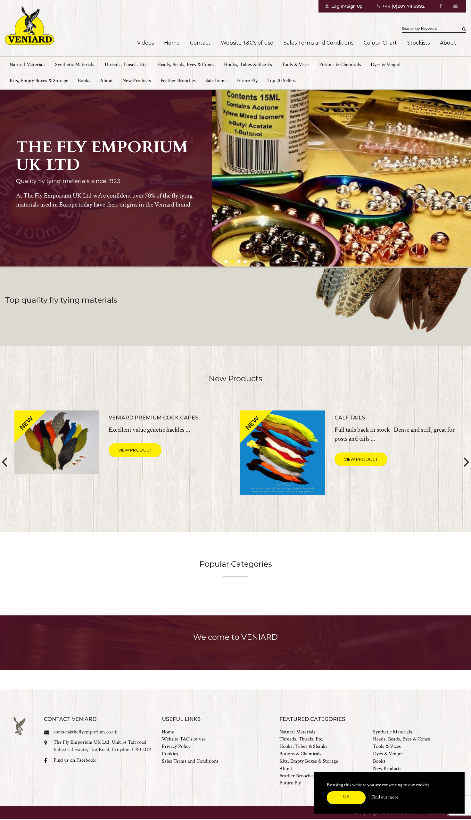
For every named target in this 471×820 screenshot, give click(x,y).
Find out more (384, 797)
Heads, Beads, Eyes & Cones (401, 739)
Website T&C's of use (247, 43)
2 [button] (232, 261)
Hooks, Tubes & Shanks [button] (248, 64)
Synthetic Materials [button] (74, 64)
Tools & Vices (387, 746)
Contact (200, 43)
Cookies (170, 753)
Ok (346, 796)
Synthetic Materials (392, 732)
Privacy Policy (176, 746)
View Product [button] (135, 449)
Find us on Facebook (75, 760)
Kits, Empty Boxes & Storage (308, 761)
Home (172, 43)
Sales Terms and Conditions (318, 43)
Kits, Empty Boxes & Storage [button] (39, 80)
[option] (235, 178)
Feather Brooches (178, 80)
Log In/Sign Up (347, 6)
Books (84, 80)
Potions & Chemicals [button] (340, 64)
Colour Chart (380, 43)
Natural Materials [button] (27, 64)
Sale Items (216, 80)
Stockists (418, 43)
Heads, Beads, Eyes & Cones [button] (185, 64)
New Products (136, 80)
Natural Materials (297, 732)
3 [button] (239, 261)
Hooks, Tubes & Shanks (303, 746)
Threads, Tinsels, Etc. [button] (126, 64)
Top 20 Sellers (281, 80)
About (448, 43)
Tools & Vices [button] (296, 64)
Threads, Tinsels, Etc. (301, 739)
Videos (145, 43)
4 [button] (245, 261)
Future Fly (247, 80)
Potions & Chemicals (300, 753)
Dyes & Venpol (386, 64)
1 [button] (226, 261)
